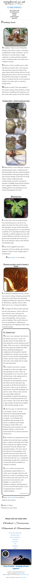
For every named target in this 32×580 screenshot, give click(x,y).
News (15, 548)
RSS (15, 544)
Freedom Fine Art (20, 573)
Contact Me (15, 539)
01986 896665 (14, 7)
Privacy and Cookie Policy (15, 533)
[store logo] (14, 2)
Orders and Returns (15, 537)
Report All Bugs (23, 577)
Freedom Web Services (24, 574)
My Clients (15, 541)
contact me (14, 257)
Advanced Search (15, 535)
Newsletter (15, 546)
